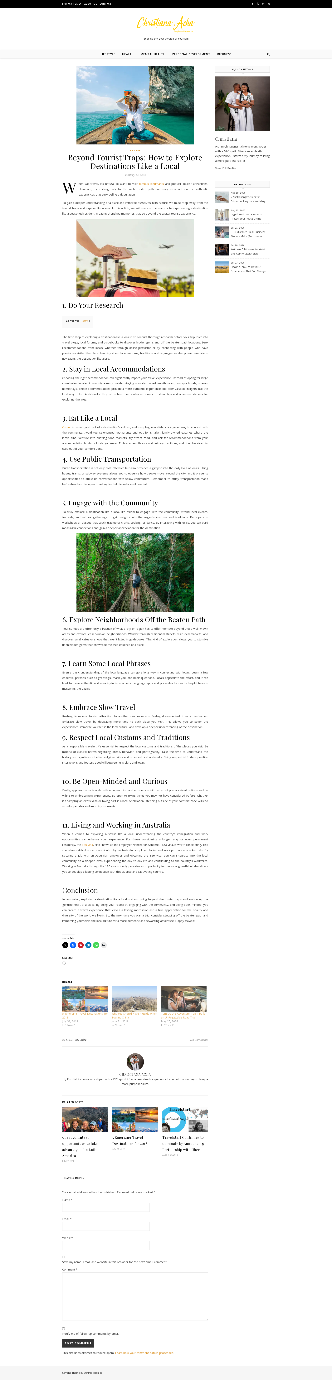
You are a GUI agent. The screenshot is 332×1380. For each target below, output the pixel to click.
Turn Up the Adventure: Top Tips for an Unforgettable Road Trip (184, 1015)
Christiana (226, 139)
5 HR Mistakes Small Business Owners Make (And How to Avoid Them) (248, 234)
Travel (135, 150)
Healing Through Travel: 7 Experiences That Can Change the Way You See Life (248, 269)
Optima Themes (93, 1372)
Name (67, 1200)
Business (224, 54)
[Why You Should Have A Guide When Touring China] (134, 999)
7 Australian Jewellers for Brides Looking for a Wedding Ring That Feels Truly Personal (248, 199)
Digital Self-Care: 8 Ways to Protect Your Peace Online (246, 216)
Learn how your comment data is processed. (144, 1353)
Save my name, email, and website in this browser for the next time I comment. (114, 1262)
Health (128, 54)
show (85, 321)
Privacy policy (72, 3)
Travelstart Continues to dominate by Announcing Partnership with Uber (183, 1143)
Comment (69, 1269)
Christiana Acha (76, 1039)
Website (67, 1238)
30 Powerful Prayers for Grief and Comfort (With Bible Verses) (248, 252)
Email (66, 1219)
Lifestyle (108, 54)
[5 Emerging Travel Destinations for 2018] (85, 999)
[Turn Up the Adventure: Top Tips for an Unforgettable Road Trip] (184, 999)
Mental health (153, 54)
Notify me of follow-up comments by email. (90, 1333)
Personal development (191, 54)
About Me (90, 3)
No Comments (199, 1040)
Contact (105, 3)
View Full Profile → (227, 168)
